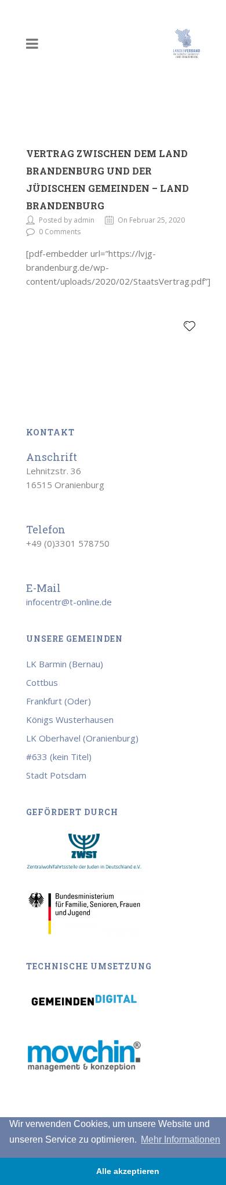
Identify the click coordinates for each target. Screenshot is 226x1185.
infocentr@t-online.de (69, 602)
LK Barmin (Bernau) (64, 664)
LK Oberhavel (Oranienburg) (82, 738)
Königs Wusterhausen (70, 719)
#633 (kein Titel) (59, 756)
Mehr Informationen (180, 1139)
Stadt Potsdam (56, 775)
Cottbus (42, 682)
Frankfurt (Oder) (58, 701)
